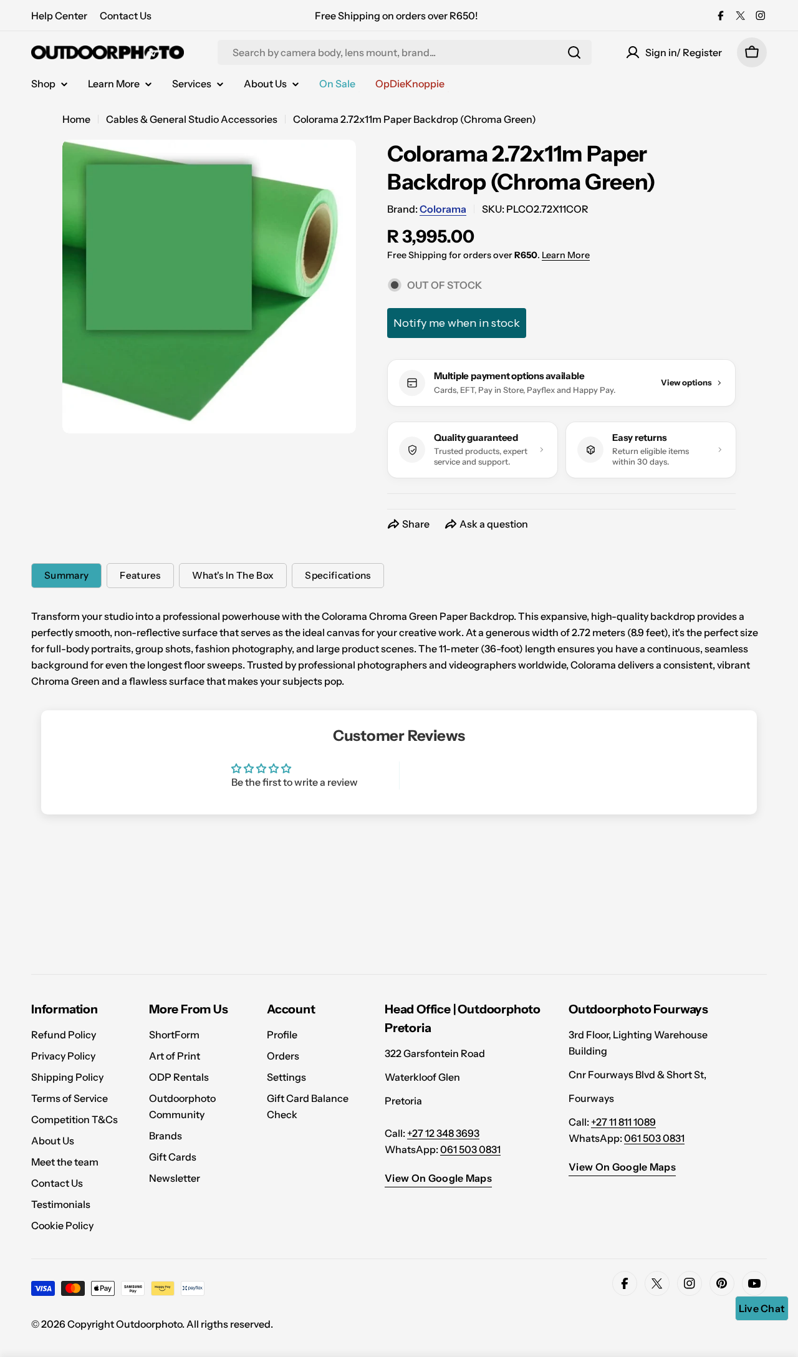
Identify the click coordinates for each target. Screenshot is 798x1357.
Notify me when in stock (456, 323)
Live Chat (762, 1308)
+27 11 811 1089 (623, 1122)
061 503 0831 (470, 1149)
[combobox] (405, 52)
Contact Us (125, 15)
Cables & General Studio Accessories (191, 119)
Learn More (566, 255)
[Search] (574, 52)
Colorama (443, 209)
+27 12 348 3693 (443, 1133)
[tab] (66, 575)
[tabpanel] (399, 648)
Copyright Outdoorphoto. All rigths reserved (169, 1324)
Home (76, 119)
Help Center (59, 15)
